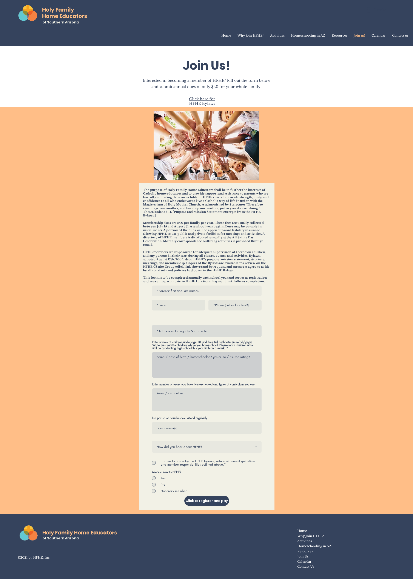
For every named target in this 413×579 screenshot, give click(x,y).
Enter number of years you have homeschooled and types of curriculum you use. (203, 384)
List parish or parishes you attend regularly (179, 418)
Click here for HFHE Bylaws (202, 101)
